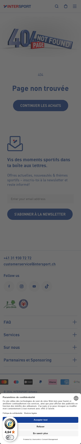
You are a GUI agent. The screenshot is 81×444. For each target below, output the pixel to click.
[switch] (10, 437)
